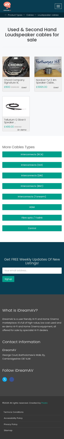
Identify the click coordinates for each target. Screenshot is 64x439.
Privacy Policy (10, 424)
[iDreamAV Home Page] (3, 15)
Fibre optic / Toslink (32, 217)
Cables (30, 15)
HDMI (32, 207)
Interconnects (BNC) (32, 186)
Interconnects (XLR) (32, 165)
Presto (44, 402)
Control (32, 228)
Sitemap (8, 430)
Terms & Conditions (13, 412)
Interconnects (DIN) (32, 175)
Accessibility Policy (13, 418)
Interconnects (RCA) (32, 154)
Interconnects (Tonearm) (32, 196)
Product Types (15, 15)
